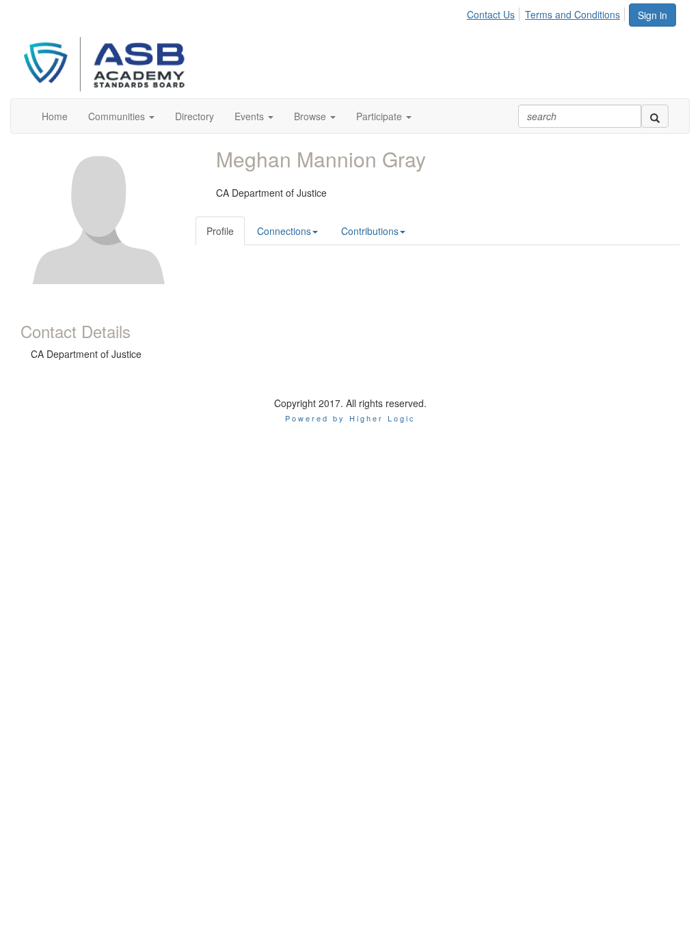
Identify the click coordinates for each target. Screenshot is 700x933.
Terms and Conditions (572, 14)
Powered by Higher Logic (350, 418)
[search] (655, 116)
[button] (121, 116)
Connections (284, 231)
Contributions (370, 231)
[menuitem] (495, 12)
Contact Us (491, 14)
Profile (220, 231)
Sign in (652, 15)
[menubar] (547, 12)
